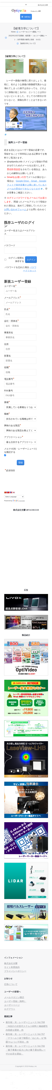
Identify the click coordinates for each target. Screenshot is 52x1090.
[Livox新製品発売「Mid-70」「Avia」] (26, 610)
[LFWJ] (26, 629)
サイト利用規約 (12, 967)
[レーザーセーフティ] (26, 940)
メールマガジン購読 (14, 997)
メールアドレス (12, 297)
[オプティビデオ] (26, 675)
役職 (7, 367)
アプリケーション (13, 436)
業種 (7, 401)
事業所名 (8, 332)
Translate (21, 501)
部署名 (7, 356)
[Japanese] (13, 492)
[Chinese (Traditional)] (8, 492)
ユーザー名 (10, 285)
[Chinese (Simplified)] (5, 492)
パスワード (9, 245)
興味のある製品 (12, 425)
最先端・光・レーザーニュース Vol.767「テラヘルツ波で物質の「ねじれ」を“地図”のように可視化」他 (26, 1038)
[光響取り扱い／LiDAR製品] (26, 898)
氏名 (7, 308)
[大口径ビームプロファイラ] (26, 777)
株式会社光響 (10, 963)
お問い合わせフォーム (15, 209)
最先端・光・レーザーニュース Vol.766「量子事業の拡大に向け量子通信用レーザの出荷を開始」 (26, 1050)
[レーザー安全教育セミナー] (26, 715)
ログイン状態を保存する (16, 259)
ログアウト (9, 1009)
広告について (10, 984)
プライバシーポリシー (15, 971)
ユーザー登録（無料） (15, 1001)
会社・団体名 (11, 320)
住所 (6, 344)
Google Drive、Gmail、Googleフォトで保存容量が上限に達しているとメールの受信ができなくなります (27, 185)
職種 (7, 413)
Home (13, 32)
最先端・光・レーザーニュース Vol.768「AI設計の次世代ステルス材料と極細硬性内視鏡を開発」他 (27, 1026)
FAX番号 (8, 390)
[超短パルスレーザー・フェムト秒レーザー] (26, 919)
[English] (11, 492)
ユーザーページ (12, 1005)
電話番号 (9, 378)
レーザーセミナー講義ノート (30, 32)
